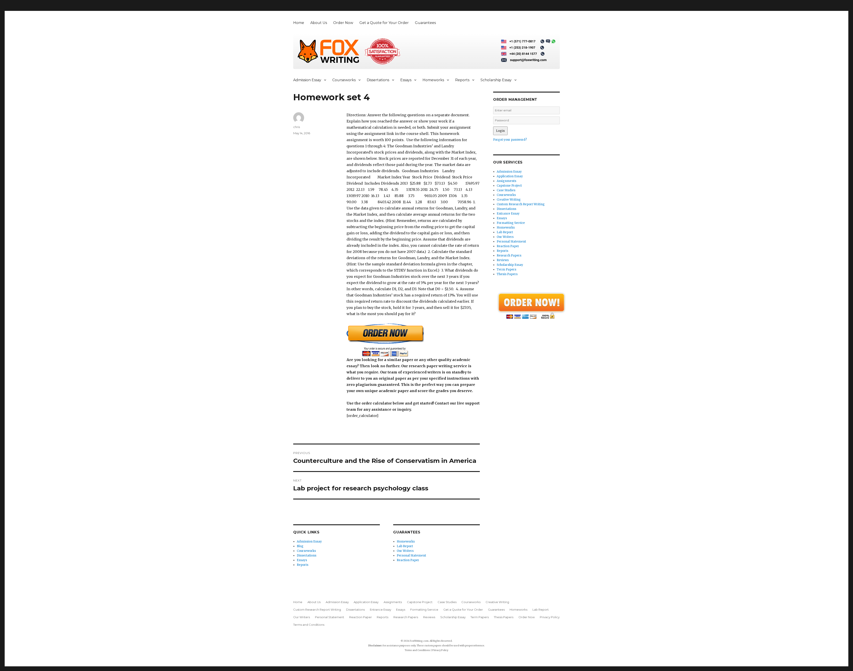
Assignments (506, 181)
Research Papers (509, 255)
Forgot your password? (510, 140)
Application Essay (510, 176)
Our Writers (405, 551)
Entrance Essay (508, 213)
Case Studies (506, 190)
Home (298, 23)
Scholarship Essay (496, 80)
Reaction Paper (408, 560)
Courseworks (344, 80)
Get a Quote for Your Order (384, 23)
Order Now (343, 23)
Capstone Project (509, 185)
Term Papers (506, 269)
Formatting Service (511, 223)
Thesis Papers (507, 274)
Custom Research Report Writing (521, 204)
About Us (318, 23)
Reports (462, 80)
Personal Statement (411, 555)
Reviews (503, 260)
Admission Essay (307, 80)
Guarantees (425, 23)
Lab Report (405, 546)
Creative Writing (509, 199)
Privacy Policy (550, 617)
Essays (405, 80)
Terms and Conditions (308, 624)
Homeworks (433, 80)
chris (296, 127)
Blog (300, 546)
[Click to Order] (413, 340)
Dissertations (378, 80)
